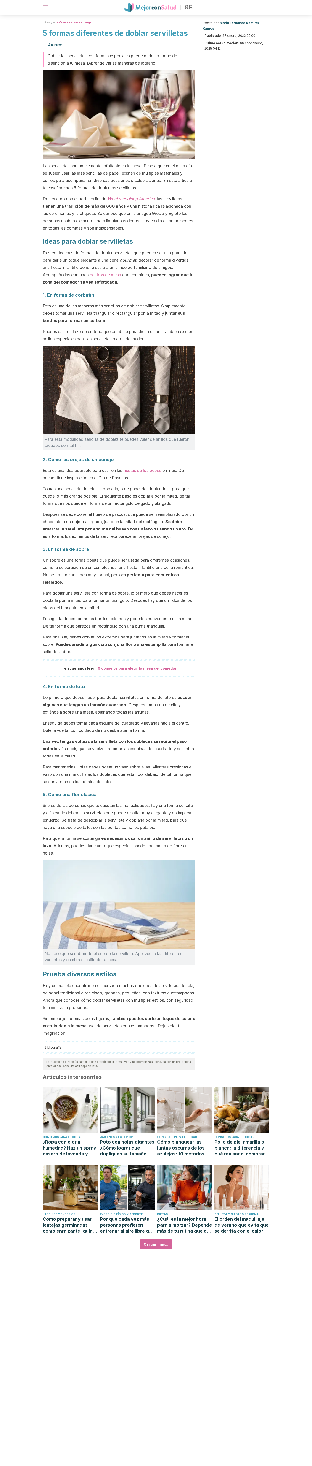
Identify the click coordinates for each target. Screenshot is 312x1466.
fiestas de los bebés (142, 470)
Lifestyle (49, 22)
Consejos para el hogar (76, 22)
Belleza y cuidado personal (237, 1214)
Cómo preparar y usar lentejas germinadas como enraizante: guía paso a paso (68, 1225)
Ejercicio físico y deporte (121, 1214)
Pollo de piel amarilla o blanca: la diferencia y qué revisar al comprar (239, 1148)
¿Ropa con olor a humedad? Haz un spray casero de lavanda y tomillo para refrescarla (69, 1148)
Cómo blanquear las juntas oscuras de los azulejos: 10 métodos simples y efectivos (181, 1148)
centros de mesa (105, 274)
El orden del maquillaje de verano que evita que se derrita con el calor (241, 1225)
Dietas (162, 1214)
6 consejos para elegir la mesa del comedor (137, 668)
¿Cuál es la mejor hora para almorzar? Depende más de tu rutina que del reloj (184, 1225)
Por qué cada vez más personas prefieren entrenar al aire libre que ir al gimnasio (127, 1225)
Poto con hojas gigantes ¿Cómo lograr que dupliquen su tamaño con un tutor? (127, 1148)
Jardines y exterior (116, 1137)
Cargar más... (156, 1244)
